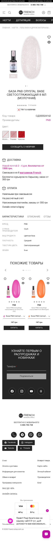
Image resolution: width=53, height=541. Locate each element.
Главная (6, 28)
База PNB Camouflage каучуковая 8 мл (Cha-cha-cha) (14, 308)
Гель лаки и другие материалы (34, 28)
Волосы (41, 21)
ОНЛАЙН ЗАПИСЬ (9, 494)
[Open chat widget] (46, 534)
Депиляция (23, 21)
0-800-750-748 (37, 5)
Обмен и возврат (9, 477)
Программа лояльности (12, 483)
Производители (43, 477)
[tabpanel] (26, 57)
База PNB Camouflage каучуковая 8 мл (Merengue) (39, 307)
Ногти (7, 21)
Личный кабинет (44, 472)
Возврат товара (43, 460)
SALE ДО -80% (8, 488)
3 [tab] (26, 270)
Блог (39, 483)
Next (47, 270)
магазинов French (30, 173)
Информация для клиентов (13, 472)
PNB (48, 120)
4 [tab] (28, 270)
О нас (4, 460)
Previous (5, 270)
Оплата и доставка (10, 466)
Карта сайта (42, 466)
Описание (33, 217)
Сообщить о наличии (23, 147)
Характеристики (13, 217)
